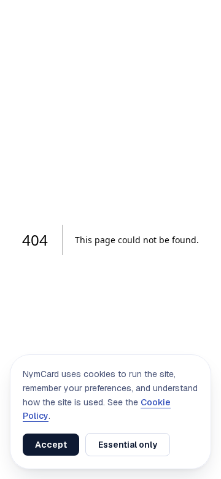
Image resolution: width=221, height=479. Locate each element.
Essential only (127, 444)
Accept (51, 444)
